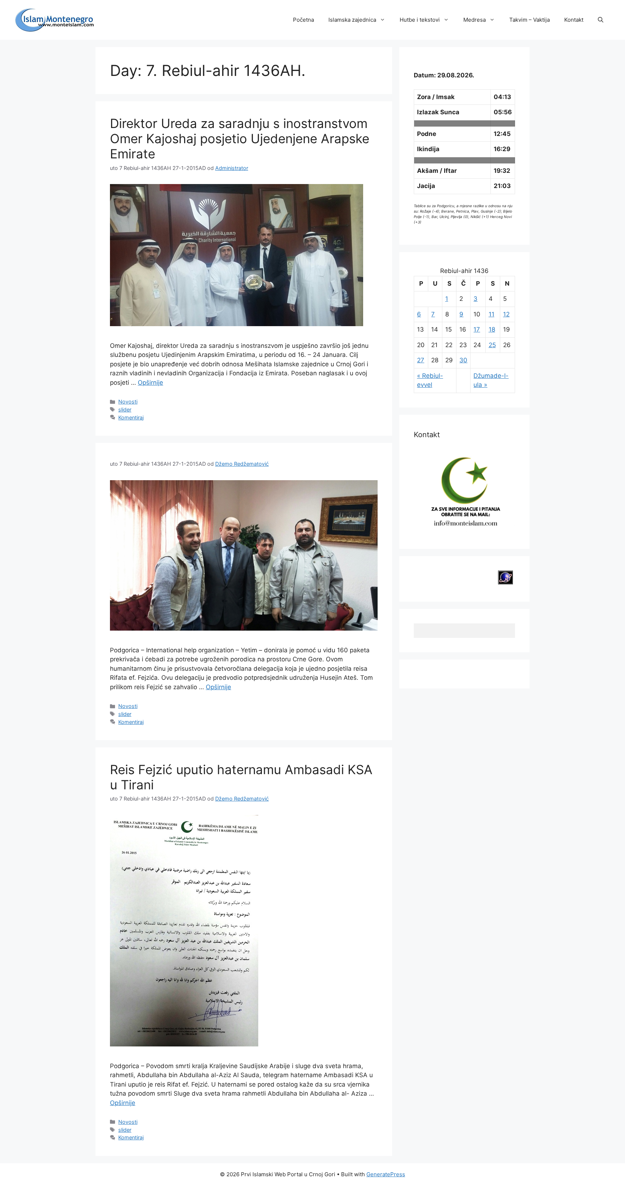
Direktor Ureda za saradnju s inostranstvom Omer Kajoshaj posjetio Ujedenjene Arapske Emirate (239, 138)
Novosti (127, 401)
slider (124, 409)
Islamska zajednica (352, 19)
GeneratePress (385, 1174)
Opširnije (150, 382)
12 (506, 314)
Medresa (474, 19)
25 (492, 345)
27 (420, 360)
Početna (303, 19)
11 (491, 314)
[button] (601, 20)
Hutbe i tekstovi (420, 19)
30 (463, 360)
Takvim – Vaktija (529, 19)
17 (476, 329)
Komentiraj (131, 417)
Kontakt (573, 19)
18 (492, 329)
